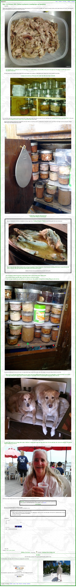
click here (44, 502)
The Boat (60, 1)
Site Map (24, 583)
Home (56, 1)
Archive (14, 583)
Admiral (69, 1)
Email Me (28, 583)
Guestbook (73, 1)
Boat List (20, 583)
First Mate (64, 1)
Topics (17, 583)
